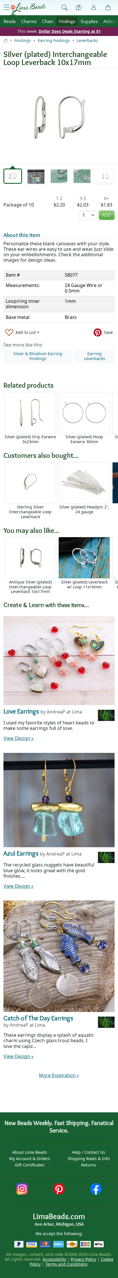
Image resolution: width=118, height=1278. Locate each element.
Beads (9, 21)
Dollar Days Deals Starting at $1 (70, 31)
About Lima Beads (29, 1152)
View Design (18, 738)
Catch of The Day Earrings (38, 1018)
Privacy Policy (83, 1259)
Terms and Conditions (66, 1264)
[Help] (79, 8)
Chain (47, 21)
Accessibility (54, 1259)
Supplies (89, 21)
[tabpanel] (59, 116)
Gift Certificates (29, 1165)
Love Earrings (21, 711)
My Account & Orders (29, 1158)
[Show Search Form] (64, 8)
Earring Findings (54, 40)
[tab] (12, 176)
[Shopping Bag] (108, 8)
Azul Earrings (21, 853)
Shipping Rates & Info (89, 1158)
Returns (88, 1165)
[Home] (5, 40)
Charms (29, 21)
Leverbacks (87, 40)
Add (107, 215)
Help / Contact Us (88, 1152)
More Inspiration (59, 1075)
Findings (67, 21)
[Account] (94, 8)
